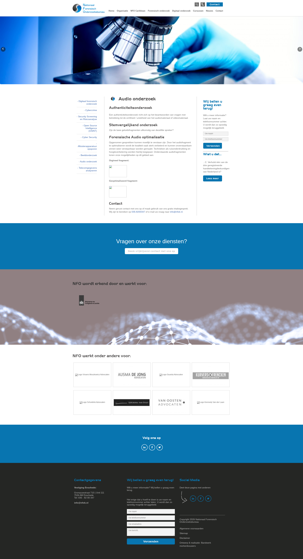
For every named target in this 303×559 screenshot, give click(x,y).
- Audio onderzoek (88, 161)
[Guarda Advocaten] (171, 375)
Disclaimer (185, 538)
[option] (151, 50)
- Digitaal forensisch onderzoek (87, 102)
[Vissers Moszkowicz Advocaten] (92, 375)
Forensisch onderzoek (159, 11)
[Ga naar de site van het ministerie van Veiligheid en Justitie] (92, 302)
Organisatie (122, 11)
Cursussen (198, 11)
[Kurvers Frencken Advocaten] (211, 375)
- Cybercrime (90, 110)
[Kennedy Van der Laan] (211, 402)
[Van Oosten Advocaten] (171, 402)
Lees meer (212, 178)
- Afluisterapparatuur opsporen (87, 146)
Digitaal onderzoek (181, 11)
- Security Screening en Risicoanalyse (87, 117)
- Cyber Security (89, 137)
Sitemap (184, 533)
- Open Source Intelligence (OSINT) (89, 128)
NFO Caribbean (138, 11)
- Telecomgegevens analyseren (87, 169)
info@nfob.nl (176, 212)
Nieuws (209, 11)
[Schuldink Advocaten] (92, 402)
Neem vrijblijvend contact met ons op (151, 251)
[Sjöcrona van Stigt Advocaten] (132, 402)
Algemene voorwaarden (191, 528)
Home (111, 11)
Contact (215, 4)
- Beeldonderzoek (88, 155)
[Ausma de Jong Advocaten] (132, 375)
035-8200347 (138, 212)
